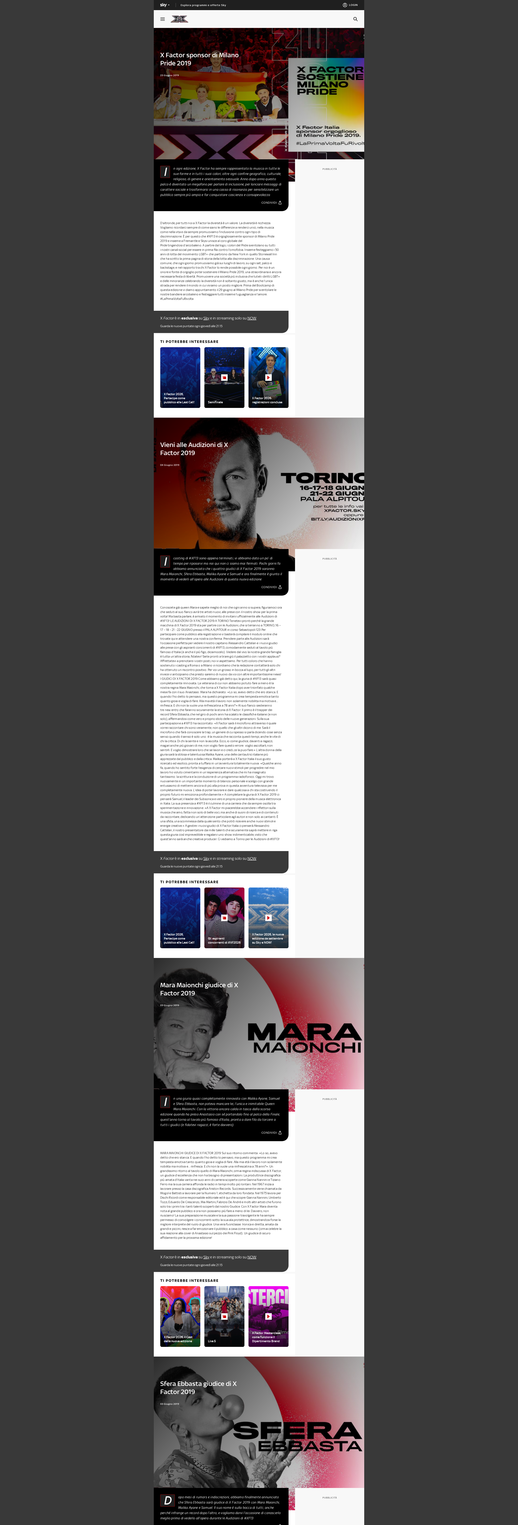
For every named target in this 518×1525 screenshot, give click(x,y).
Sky (206, 318)
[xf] (181, 19)
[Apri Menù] (165, 19)
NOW (251, 318)
